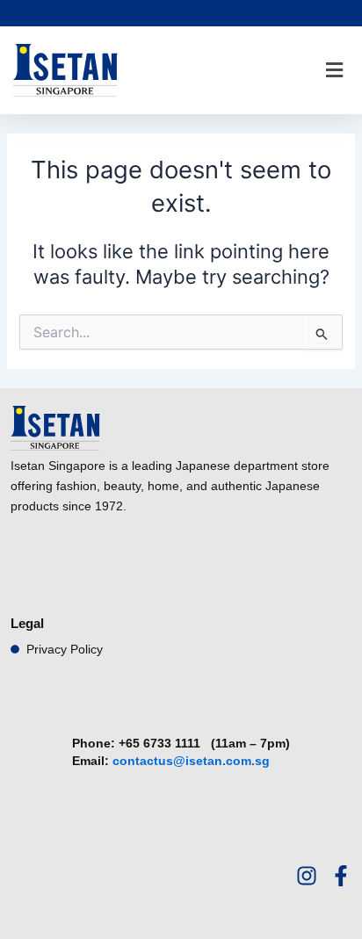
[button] (334, 70)
